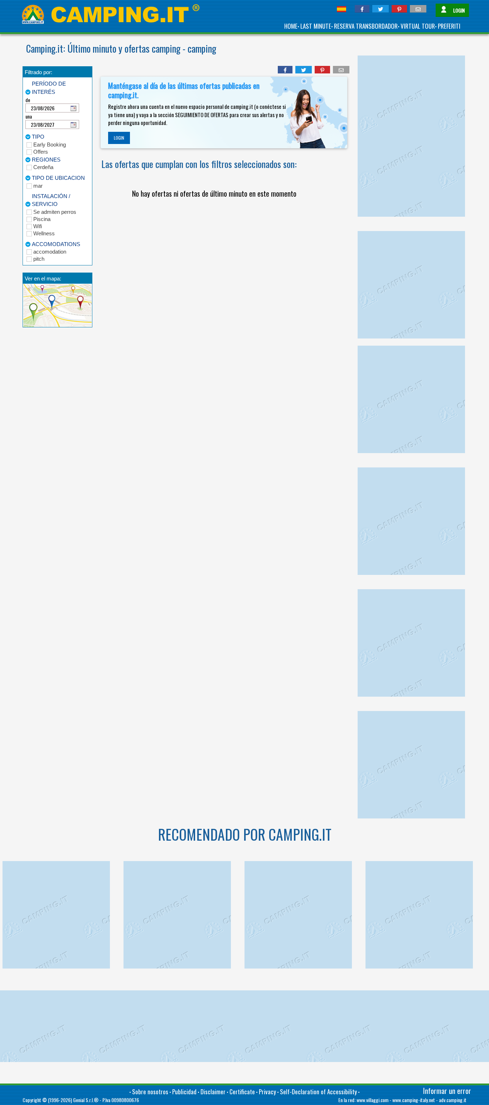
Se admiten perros (54, 212)
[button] (362, 9)
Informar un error (447, 1090)
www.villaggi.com (372, 1100)
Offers (40, 152)
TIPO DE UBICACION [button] (58, 178)
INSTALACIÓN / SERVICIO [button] (51, 200)
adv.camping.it (452, 1100)
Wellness (44, 233)
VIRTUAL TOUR (418, 25)
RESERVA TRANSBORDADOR (366, 25)
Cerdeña (43, 167)
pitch (38, 259)
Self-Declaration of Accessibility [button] (318, 1091)
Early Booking (49, 144)
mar (38, 186)
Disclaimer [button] (213, 1091)
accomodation (49, 252)
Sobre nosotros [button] (150, 1091)
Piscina (41, 219)
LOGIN (119, 138)
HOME (290, 25)
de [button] (27, 100)
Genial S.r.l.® (85, 1100)
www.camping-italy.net (413, 1100)
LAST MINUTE (315, 25)
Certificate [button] (242, 1091)
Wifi (37, 226)
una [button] (28, 116)
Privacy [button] (267, 1091)
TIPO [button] (38, 137)
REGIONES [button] (46, 160)
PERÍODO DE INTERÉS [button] (49, 88)
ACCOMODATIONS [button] (56, 244)
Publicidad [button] (184, 1091)
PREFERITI (449, 25)
